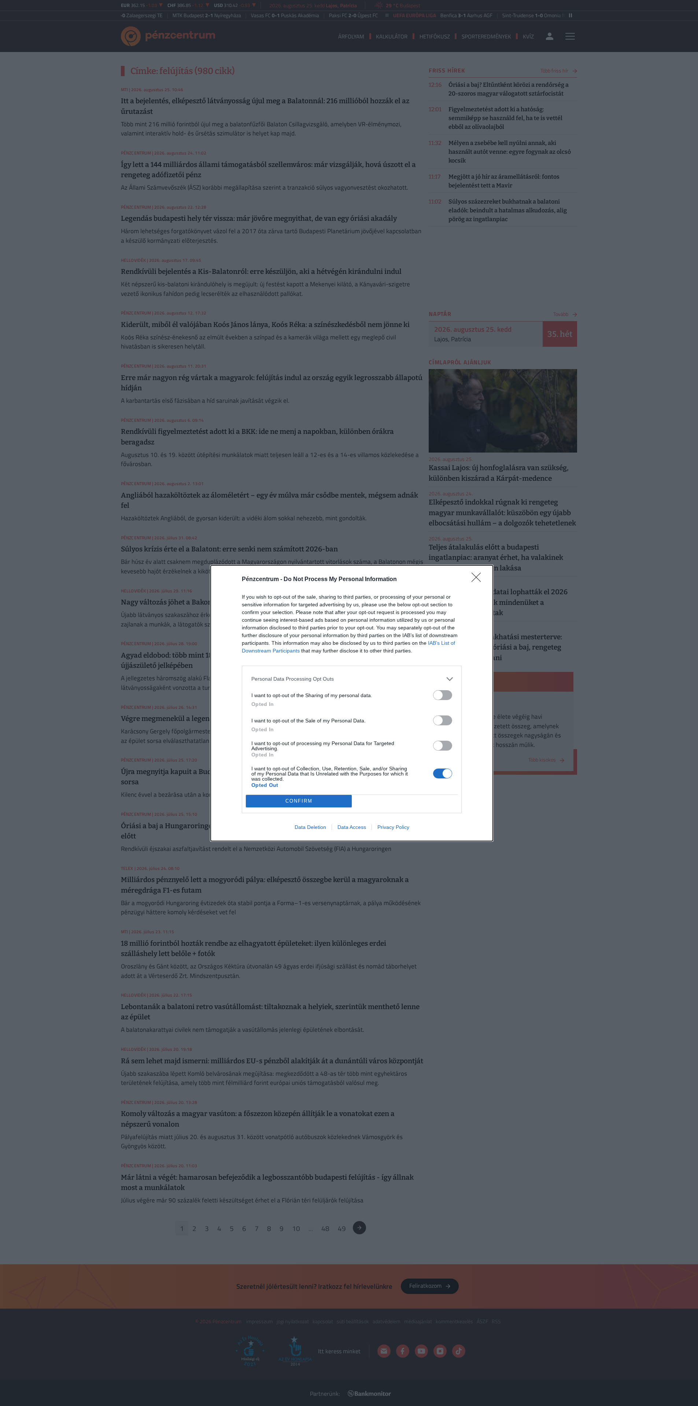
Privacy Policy (393, 827)
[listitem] (351, 679)
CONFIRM (299, 801)
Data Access (351, 827)
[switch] (442, 695)
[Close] (478, 580)
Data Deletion (310, 827)
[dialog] (352, 703)
